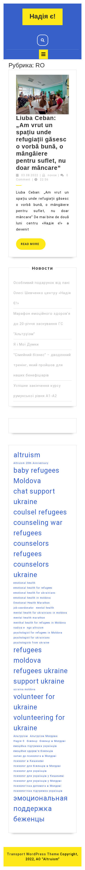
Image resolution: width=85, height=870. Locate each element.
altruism (26, 455)
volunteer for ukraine (34, 702)
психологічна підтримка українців (38, 790)
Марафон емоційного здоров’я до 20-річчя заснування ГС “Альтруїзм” (41, 323)
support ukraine (38, 681)
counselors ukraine (31, 569)
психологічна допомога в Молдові (37, 785)
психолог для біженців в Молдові (37, 766)
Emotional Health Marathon (31, 602)
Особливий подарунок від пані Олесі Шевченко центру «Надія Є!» (42, 293)
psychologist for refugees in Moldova (37, 632)
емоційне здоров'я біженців (33, 751)
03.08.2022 (29, 175)
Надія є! (42, 16)
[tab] (43, 54)
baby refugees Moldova (36, 475)
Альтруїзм (20, 736)
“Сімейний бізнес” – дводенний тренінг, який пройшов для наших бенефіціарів (42, 365)
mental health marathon (29, 617)
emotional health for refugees (32, 587)
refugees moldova (27, 655)
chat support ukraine (34, 496)
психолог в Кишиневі (28, 761)
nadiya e (19, 627)
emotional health (24, 582)
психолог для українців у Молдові (37, 780)
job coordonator (23, 607)
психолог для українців (30, 771)
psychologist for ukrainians (31, 637)
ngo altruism (35, 627)
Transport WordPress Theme (33, 854)
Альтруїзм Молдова (44, 736)
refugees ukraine (40, 671)
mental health (45, 607)
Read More (33, 242)
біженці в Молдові (53, 741)
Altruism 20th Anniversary (30, 463)
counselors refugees (31, 548)
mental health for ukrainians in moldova (40, 612)
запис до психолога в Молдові (34, 756)
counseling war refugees (38, 527)
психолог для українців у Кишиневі (38, 775)
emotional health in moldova (32, 597)
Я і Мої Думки (26, 344)
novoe (52, 175)
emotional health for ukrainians (34, 592)
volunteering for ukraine (39, 722)
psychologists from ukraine (31, 642)
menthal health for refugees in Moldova (39, 622)
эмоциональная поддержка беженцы (40, 808)
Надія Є (19, 741)
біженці (32, 741)
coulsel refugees (40, 512)
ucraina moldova (24, 689)
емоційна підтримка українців (35, 746)
